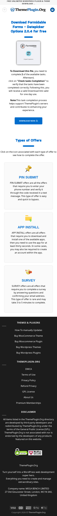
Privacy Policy (28, 380)
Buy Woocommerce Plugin (28, 341)
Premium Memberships (28, 402)
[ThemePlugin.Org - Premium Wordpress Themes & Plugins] (28, 9)
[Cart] (52, 10)
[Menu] (4, 10)
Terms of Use (28, 374)
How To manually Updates (28, 330)
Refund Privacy (28, 385)
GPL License (28, 391)
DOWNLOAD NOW (27, 121)
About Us (28, 397)
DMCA (28, 369)
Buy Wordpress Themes (28, 347)
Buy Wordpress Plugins (28, 352)
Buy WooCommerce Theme (28, 335)
